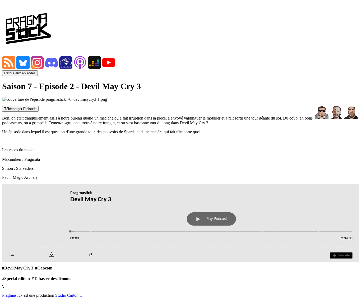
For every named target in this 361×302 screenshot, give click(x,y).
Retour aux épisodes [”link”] (20, 73)
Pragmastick (12, 295)
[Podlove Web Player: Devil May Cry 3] (180, 223)
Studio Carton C (68, 295)
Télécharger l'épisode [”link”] (20, 109)
